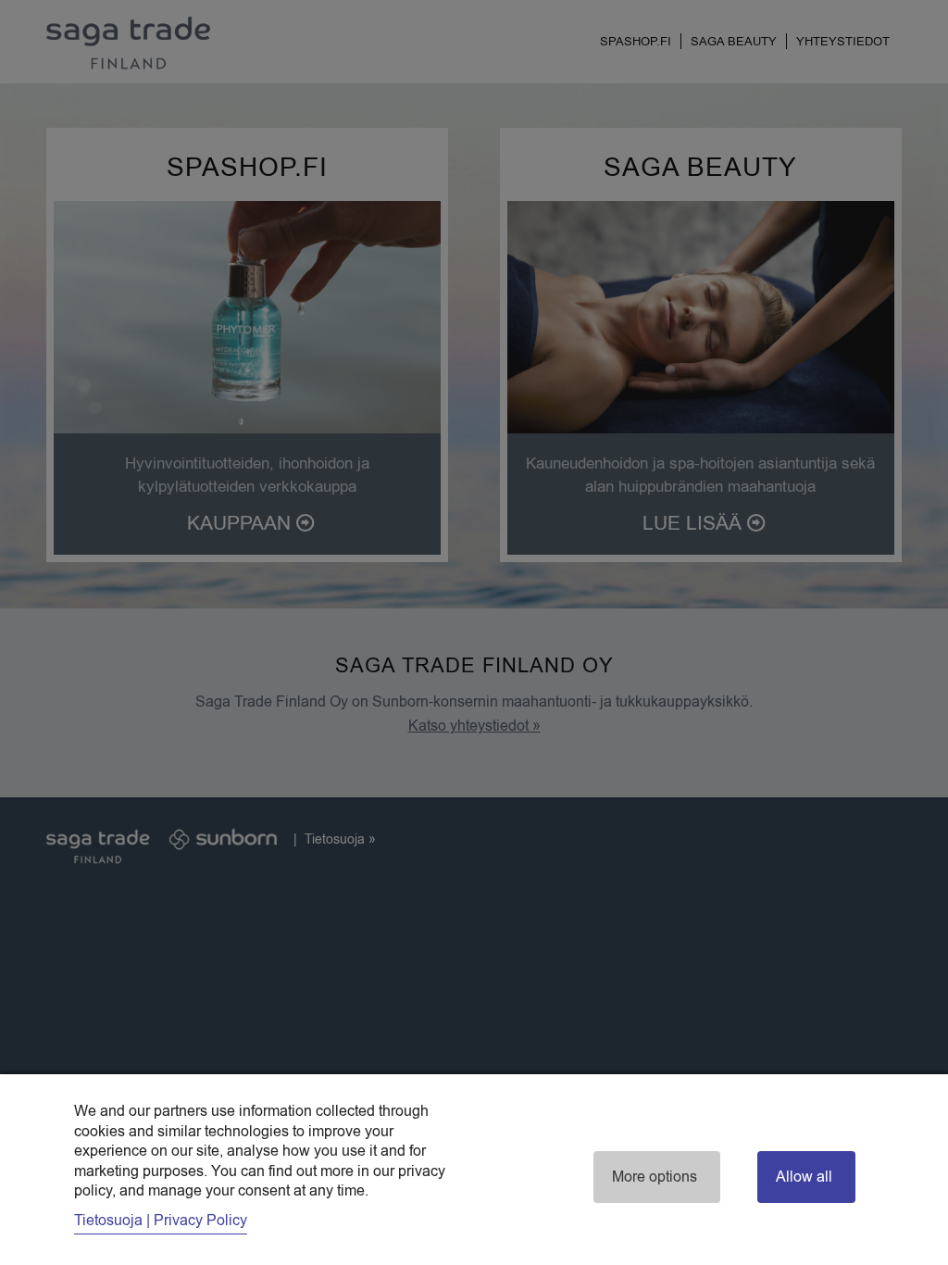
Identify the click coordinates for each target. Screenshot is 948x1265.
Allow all (804, 1177)
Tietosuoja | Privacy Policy (160, 1220)
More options (654, 1177)
